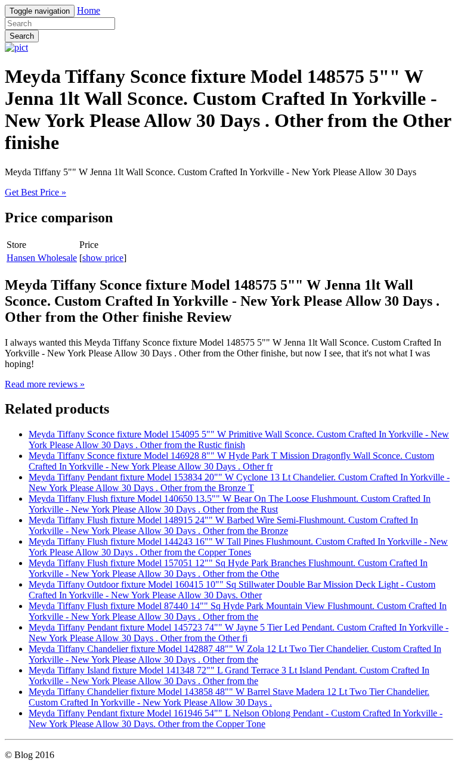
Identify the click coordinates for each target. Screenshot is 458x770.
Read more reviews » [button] (45, 384)
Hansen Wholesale (42, 258)
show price (102, 258)
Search (22, 36)
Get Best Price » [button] (35, 192)
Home (88, 10)
